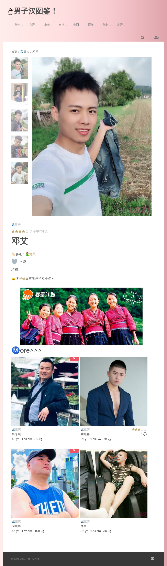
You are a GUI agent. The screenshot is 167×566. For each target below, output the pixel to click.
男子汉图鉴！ (36, 11)
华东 (18, 24)
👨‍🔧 (142, 512)
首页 (14, 52)
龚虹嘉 (85, 434)
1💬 (144, 434)
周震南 (16, 526)
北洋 (120, 24)
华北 (106, 24)
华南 (47, 24)
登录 (22, 278)
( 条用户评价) (39, 231)
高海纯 (16, 434)
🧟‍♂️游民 (30, 254)
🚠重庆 (24, 52)
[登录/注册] (156, 37)
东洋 (32, 24)
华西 (76, 24)
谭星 (83, 526)
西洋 (91, 24)
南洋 (62, 24)
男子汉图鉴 (33, 559)
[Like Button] (14, 261)
